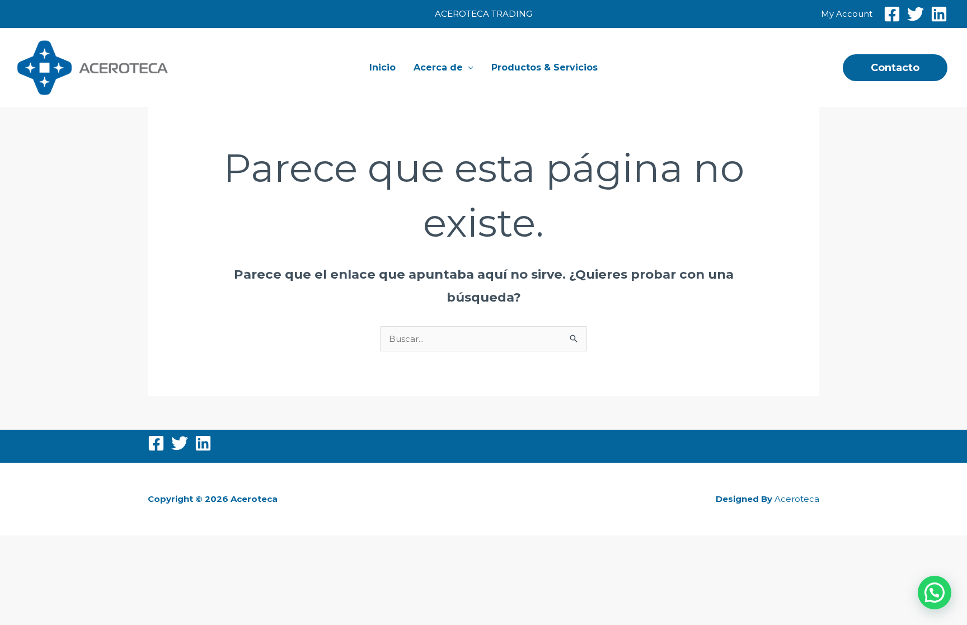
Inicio (382, 67)
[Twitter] (915, 14)
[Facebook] (892, 14)
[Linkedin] (939, 14)
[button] (895, 67)
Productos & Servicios (544, 67)
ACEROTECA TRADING (483, 13)
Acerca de (438, 67)
